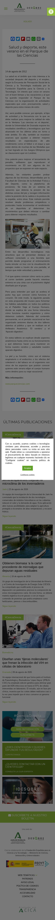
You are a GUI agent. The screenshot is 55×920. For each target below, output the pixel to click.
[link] (51, 12)
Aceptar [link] (27, 468)
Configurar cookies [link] (27, 475)
